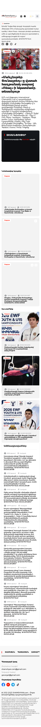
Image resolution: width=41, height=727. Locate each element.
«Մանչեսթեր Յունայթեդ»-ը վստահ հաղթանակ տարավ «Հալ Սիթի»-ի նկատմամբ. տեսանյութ (18, 211)
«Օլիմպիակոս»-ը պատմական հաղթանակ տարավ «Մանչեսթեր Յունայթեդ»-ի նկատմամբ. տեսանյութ (19, 255)
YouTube (26, 139)
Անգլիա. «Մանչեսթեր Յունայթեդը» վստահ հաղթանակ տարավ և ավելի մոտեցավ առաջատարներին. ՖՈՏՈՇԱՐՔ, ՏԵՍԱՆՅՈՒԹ (18, 300)
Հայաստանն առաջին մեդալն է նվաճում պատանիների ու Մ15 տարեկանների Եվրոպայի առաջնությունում (20, 437)
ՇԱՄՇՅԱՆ (10, 652)
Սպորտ (7, 51)
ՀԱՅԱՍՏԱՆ (23, 652)
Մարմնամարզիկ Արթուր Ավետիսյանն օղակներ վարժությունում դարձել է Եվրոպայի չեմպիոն (19, 393)
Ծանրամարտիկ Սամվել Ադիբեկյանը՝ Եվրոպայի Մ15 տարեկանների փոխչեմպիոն (19, 348)
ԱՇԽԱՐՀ (35, 652)
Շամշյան (23, 453)
